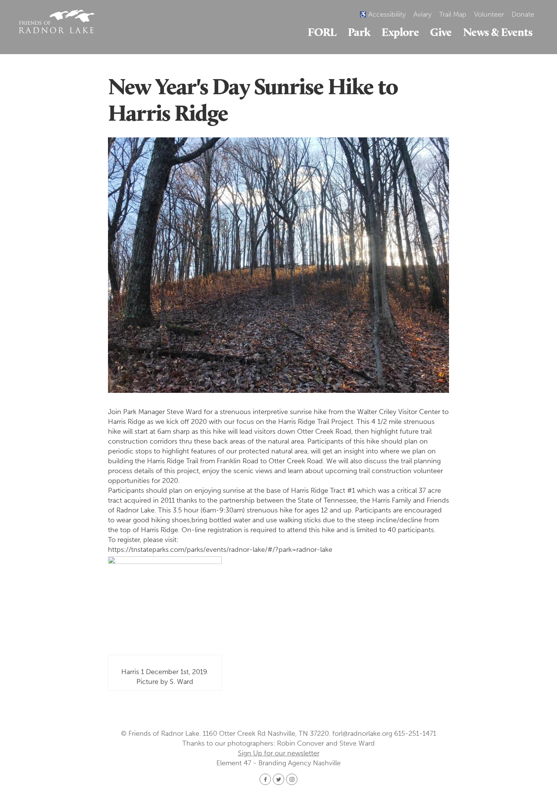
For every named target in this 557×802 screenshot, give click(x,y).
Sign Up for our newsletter (278, 753)
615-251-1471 (415, 733)
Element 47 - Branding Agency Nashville (278, 763)
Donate (523, 14)
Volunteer (489, 14)
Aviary (422, 14)
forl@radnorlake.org (362, 733)
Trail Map (452, 14)
